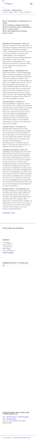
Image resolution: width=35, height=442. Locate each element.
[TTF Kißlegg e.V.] (14, 3)
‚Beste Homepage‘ (24, 417)
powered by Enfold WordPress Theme (21, 437)
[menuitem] (27, 3)
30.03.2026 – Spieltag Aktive (12, 10)
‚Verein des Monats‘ (11, 419)
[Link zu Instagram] (28, 439)
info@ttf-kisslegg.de (8, 253)
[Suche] (27, 3)
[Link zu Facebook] (31, 439)
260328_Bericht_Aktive (9, 213)
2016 (10, 421)
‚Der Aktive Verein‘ (11, 417)
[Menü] (31, 3)
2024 (16, 421)
